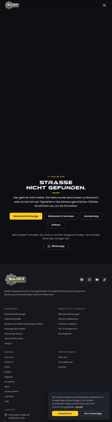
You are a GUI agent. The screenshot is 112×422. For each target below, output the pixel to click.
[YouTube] (97, 280)
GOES (7, 366)
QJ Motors (10, 381)
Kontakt (62, 366)
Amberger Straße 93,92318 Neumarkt (19, 416)
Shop (7, 343)
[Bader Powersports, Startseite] (12, 5)
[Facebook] (82, 280)
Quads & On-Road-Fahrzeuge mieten (24, 323)
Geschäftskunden (14, 338)
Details (79, 406)
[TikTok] (104, 280)
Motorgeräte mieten (15, 328)
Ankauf (56, 224)
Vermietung (91, 216)
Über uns (62, 357)
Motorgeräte (64, 333)
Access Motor (12, 391)
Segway (9, 376)
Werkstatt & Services (61, 216)
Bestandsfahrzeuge (26, 216)
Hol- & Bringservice (67, 328)
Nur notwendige (93, 413)
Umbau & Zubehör (67, 323)
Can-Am (9, 357)
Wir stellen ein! (65, 362)
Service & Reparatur (68, 318)
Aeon (7, 386)
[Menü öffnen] (104, 5)
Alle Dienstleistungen (69, 314)
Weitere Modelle (13, 318)
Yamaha (9, 396)
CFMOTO (9, 362)
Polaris (8, 371)
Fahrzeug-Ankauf (14, 333)
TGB (7, 401)
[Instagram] (89, 280)
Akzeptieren (65, 413)
